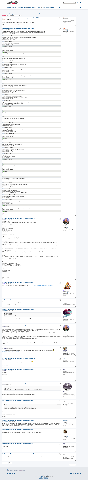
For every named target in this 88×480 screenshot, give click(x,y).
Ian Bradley (46, 475)
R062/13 (10, 211)
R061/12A (10, 138)
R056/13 (10, 171)
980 (67, 227)
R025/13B (10, 159)
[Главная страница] (12, 2)
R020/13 (10, 153)
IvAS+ (64, 391)
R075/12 (10, 67)
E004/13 (10, 116)
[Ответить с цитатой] (60, 18)
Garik (64, 290)
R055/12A (10, 46)
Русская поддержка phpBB (44, 477)
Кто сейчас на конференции (14, 469)
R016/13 (10, 94)
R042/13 (10, 176)
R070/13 (10, 73)
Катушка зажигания (7, 347)
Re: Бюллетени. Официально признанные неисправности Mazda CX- (18, 218)
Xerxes (64, 358)
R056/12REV (11, 147)
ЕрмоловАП (65, 316)
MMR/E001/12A (11, 41)
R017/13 (10, 88)
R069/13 (10, 205)
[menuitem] (78, 3)
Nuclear (64, 369)
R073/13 (10, 83)
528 (67, 30)
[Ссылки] (80, 7)
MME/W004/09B (12, 194)
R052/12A (10, 52)
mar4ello (64, 225)
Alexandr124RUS (65, 420)
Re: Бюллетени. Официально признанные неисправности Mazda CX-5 (18, 369)
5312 (67, 436)
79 (67, 393)
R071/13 (10, 188)
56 (67, 352)
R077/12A (10, 79)
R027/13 (10, 56)
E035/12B (10, 100)
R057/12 (10, 62)
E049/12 (10, 127)
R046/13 (10, 182)
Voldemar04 (65, 350)
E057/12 (10, 142)
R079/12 (10, 110)
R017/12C (10, 35)
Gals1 (63, 299)
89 (67, 292)
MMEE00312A (11, 122)
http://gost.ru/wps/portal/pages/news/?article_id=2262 (42, 285)
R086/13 (10, 199)
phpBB (42, 476)
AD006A (10, 106)
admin (64, 17)
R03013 (10, 163)
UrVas (64, 434)
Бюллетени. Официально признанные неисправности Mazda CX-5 (21, 14)
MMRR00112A (11, 133)
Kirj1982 (64, 453)
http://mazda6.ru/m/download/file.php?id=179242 (12, 351)
